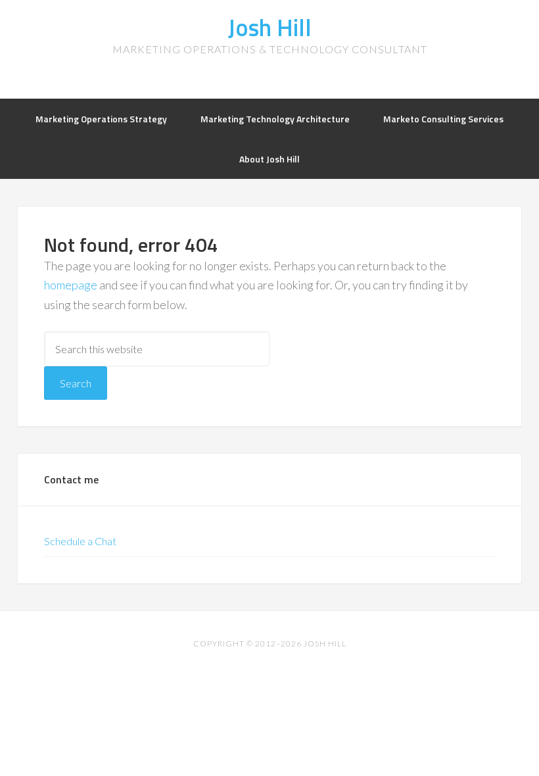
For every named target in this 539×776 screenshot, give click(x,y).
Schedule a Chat (80, 541)
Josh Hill (270, 27)
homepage (70, 285)
